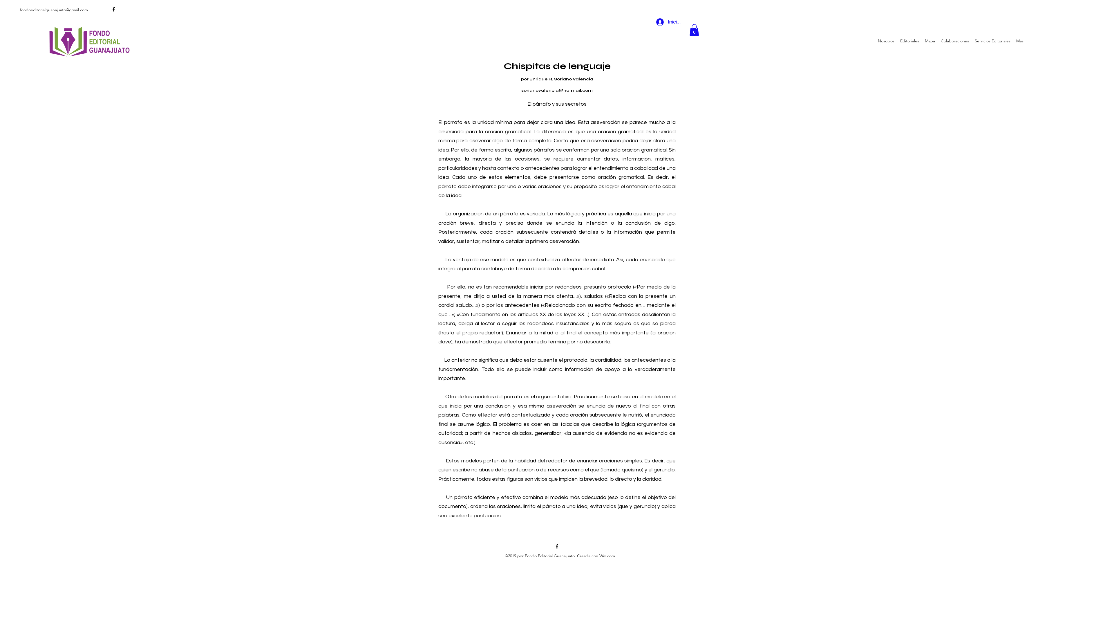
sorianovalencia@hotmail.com (557, 90)
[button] (694, 30)
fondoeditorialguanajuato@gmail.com (54, 9)
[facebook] (114, 9)
